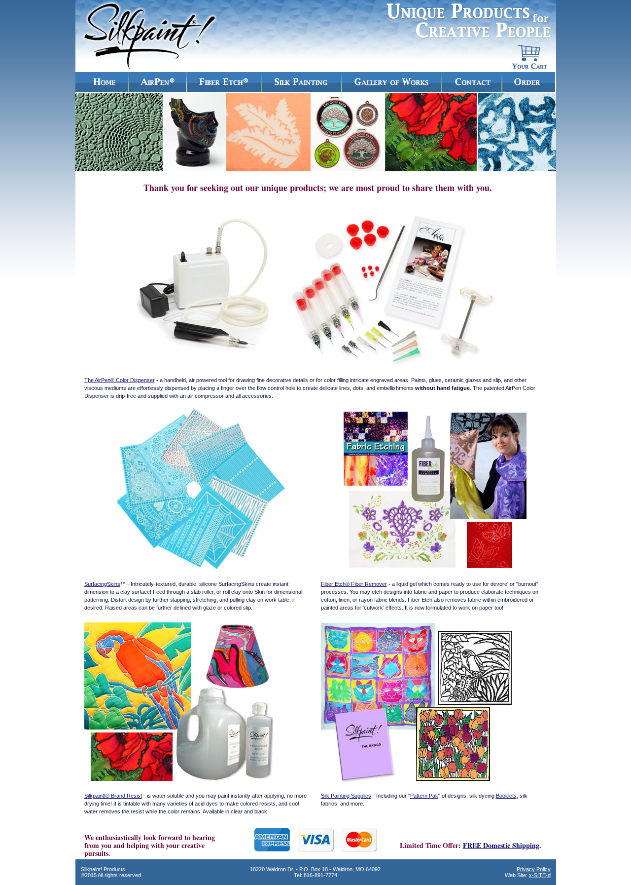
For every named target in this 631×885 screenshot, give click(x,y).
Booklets (506, 796)
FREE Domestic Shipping (501, 845)
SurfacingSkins (102, 584)
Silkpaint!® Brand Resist (113, 796)
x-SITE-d (540, 875)
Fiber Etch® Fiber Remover (354, 584)
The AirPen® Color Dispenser (119, 380)
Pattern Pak (424, 796)
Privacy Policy (534, 869)
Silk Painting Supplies (346, 796)
